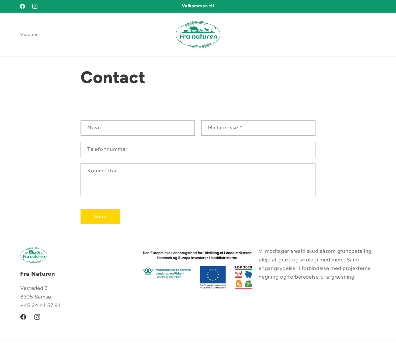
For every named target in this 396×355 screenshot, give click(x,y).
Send (100, 216)
